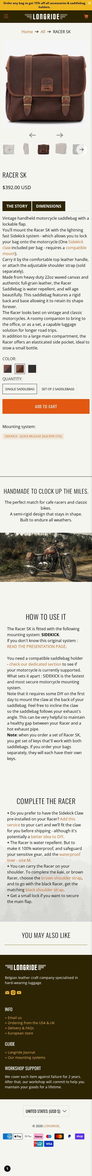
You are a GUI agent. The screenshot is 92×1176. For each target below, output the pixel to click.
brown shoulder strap (61, 878)
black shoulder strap (45, 889)
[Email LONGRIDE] (7, 993)
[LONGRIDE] (46, 16)
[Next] (60, 135)
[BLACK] (32, 369)
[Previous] (32, 135)
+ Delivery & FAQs (19, 1028)
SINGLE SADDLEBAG (19, 389)
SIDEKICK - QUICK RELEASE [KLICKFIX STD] (33, 436)
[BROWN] (20, 369)
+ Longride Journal (20, 1052)
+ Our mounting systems (25, 1057)
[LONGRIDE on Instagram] (13, 993)
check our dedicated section (35, 664)
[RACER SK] (46, 84)
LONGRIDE (51, 1126)
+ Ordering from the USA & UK (30, 1022)
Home (27, 32)
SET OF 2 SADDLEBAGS (58, 389)
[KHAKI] (7, 369)
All (43, 32)
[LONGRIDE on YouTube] (19, 993)
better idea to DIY (47, 836)
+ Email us (13, 1017)
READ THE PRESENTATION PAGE (36, 646)
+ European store (19, 1033)
